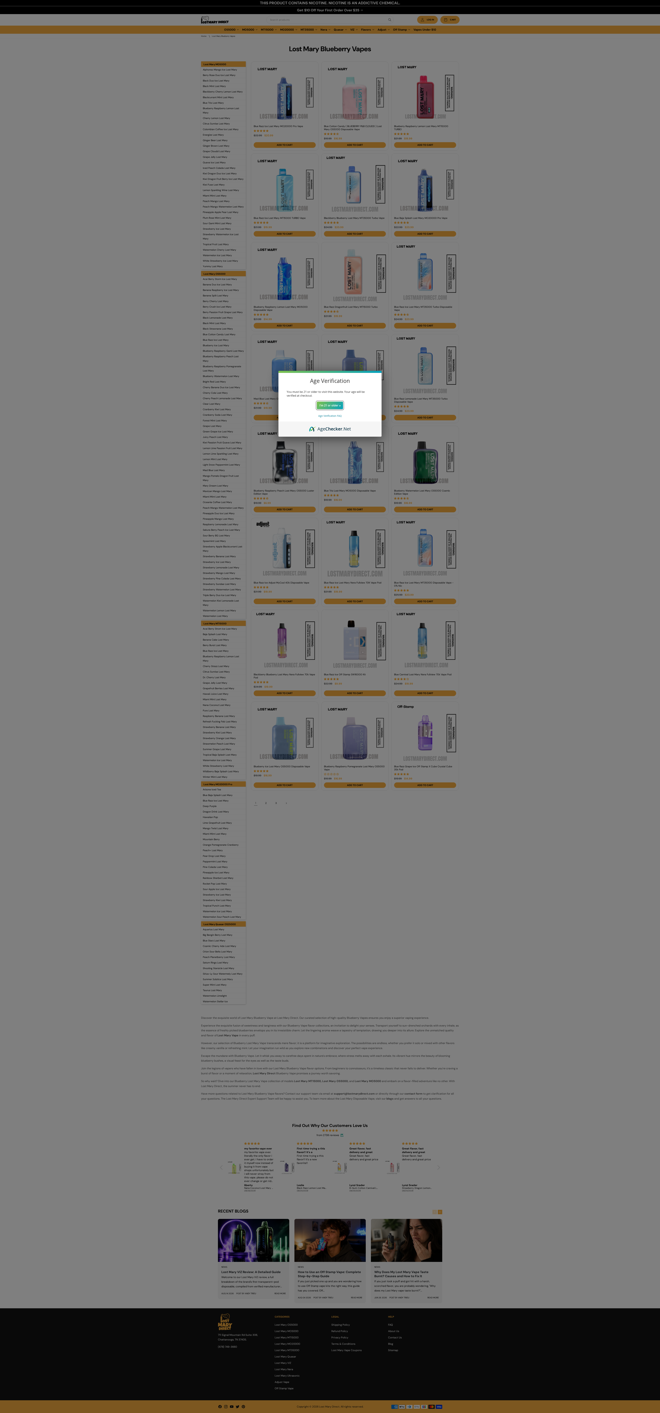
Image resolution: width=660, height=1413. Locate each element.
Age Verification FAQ (330, 415)
